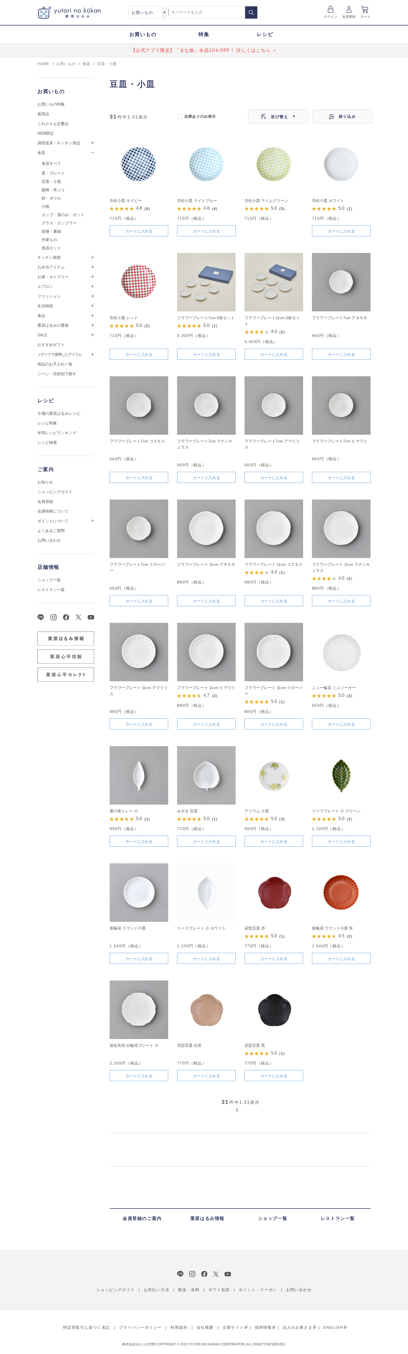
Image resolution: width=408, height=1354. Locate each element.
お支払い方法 (156, 1290)
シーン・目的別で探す (56, 374)
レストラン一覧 (51, 589)
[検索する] (251, 12)
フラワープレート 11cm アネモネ (206, 564)
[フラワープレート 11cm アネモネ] (206, 529)
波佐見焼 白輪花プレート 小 (134, 1045)
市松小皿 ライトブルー (197, 200)
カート (365, 17)
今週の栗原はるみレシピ (58, 413)
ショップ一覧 (49, 580)
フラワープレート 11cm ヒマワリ (206, 687)
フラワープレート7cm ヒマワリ (339, 441)
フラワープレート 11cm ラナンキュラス (341, 567)
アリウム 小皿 (257, 811)
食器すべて (51, 163)
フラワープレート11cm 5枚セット (272, 321)
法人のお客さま (298, 1327)
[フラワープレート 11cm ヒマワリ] (206, 652)
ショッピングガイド (54, 492)
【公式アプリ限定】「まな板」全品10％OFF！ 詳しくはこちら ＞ (204, 50)
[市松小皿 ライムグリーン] (274, 165)
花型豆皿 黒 (255, 1045)
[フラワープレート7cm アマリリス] (274, 405)
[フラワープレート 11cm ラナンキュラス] (341, 529)
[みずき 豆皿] (206, 775)
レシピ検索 (47, 442)
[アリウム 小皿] (274, 775)
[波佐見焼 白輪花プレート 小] (139, 1010)
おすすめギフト (51, 344)
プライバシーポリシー (140, 1327)
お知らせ (45, 482)
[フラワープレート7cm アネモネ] (341, 282)
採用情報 (263, 1327)
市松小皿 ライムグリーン (266, 200)
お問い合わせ (49, 540)
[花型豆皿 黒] (274, 1010)
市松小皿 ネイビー (126, 200)
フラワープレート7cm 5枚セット (206, 318)
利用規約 (179, 1327)
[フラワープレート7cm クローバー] (139, 529)
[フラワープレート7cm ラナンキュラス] (206, 405)
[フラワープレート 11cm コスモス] (274, 529)
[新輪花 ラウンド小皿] (139, 892)
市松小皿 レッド (124, 318)
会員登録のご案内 (142, 1218)
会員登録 (349, 17)
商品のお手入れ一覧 (54, 364)
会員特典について (53, 511)
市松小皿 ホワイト (328, 200)
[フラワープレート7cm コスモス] (139, 405)
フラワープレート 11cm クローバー (274, 690)
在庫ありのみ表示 (200, 116)
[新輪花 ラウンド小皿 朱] (341, 892)
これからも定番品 (53, 123)
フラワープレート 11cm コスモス (274, 564)
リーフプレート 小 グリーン (336, 811)
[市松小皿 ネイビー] (139, 165)
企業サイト (233, 1327)
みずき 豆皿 (187, 811)
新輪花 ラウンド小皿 (128, 928)
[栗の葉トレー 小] (139, 775)
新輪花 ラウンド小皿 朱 (332, 928)
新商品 (43, 114)
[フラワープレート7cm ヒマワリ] (341, 405)
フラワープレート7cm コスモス (137, 441)
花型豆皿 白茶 (189, 1045)
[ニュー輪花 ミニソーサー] (341, 652)
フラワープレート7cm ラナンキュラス (204, 444)
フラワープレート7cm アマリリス (272, 444)
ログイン (331, 17)
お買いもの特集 (51, 104)
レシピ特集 (47, 423)
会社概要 (205, 1327)
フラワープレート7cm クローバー (137, 567)
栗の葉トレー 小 (124, 811)
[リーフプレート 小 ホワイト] (206, 892)
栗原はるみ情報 (207, 1218)
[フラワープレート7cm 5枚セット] (206, 282)
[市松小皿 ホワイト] (341, 165)
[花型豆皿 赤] (274, 892)
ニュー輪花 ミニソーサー (334, 687)
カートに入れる (139, 231)
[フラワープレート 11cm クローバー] (274, 652)
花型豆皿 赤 (255, 928)
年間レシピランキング (56, 433)
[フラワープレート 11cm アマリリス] (139, 652)
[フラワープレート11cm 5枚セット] (274, 282)
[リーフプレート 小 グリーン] (341, 775)
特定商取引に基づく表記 (86, 1327)
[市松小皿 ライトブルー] (206, 165)
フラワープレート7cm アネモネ (339, 318)
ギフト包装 (219, 1290)
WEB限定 (45, 133)
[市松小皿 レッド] (139, 282)
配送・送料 (189, 1290)
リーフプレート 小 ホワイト (201, 928)
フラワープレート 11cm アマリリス (139, 690)
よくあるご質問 (51, 530)
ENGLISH (333, 1327)
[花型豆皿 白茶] (206, 1010)
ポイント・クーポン (258, 1290)
